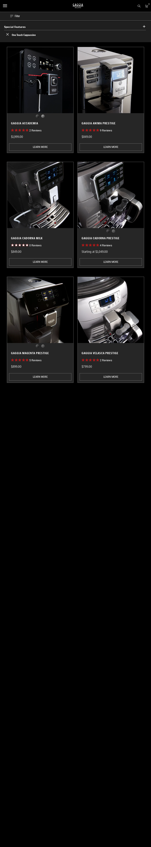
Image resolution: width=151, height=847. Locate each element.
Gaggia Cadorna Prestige (101, 238)
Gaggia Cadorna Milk (27, 238)
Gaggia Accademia (24, 123)
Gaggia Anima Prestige (99, 123)
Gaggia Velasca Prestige (100, 353)
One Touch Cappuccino (23, 35)
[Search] (138, 5)
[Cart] (145, 5)
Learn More (40, 147)
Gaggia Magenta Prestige (30, 353)
